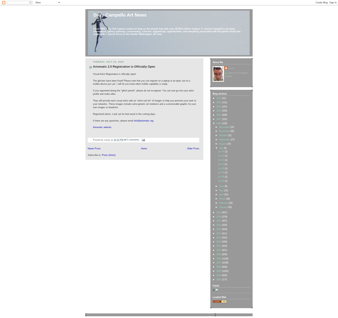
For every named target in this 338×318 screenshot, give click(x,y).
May (221, 190)
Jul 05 (221, 172)
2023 (219, 111)
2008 (219, 258)
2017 (219, 221)
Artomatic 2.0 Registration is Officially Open (124, 66)
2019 (219, 212)
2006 (219, 267)
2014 (219, 233)
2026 (219, 98)
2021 (219, 119)
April (221, 194)
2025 (219, 102)
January (223, 207)
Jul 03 (221, 181)
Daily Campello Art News (119, 15)
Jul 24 (221, 151)
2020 (219, 123)
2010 (219, 250)
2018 (219, 217)
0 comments (133, 140)
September (225, 139)
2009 (219, 254)
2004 (219, 275)
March (222, 199)
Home (144, 148)
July (221, 148)
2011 (219, 246)
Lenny (231, 68)
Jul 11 (221, 164)
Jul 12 (221, 160)
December (224, 127)
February (224, 203)
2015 (219, 229)
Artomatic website (102, 127)
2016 (219, 225)
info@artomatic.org (143, 121)
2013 (219, 237)
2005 (219, 271)
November (224, 131)
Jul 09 (221, 168)
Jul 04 (221, 177)
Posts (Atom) (108, 155)
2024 (219, 106)
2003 (219, 279)
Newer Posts (94, 148)
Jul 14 (221, 156)
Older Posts (193, 148)
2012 (219, 242)
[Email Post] (143, 140)
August (223, 144)
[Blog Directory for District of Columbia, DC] (220, 302)
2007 (219, 262)
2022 (219, 115)
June (222, 186)
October (223, 135)
